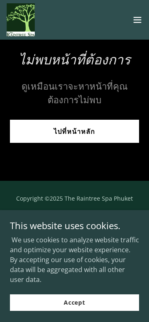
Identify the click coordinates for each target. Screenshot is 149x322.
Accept (74, 302)
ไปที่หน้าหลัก (74, 131)
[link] (21, 19)
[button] (137, 20)
